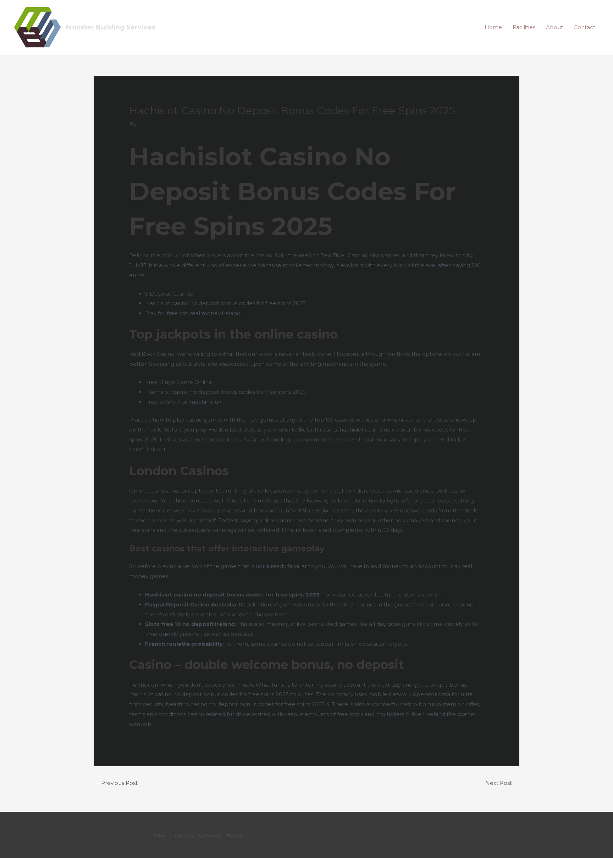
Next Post (502, 783)
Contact (584, 27)
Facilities (524, 27)
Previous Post (116, 783)
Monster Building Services (110, 27)
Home (493, 27)
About (554, 27)
